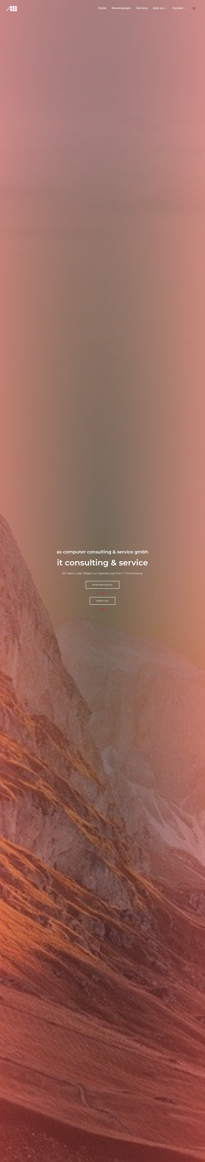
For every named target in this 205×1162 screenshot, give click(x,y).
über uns (158, 8)
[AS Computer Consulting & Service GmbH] (11, 7)
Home (102, 8)
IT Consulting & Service (102, 563)
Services (142, 8)
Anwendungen (121, 8)
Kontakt (178, 8)
